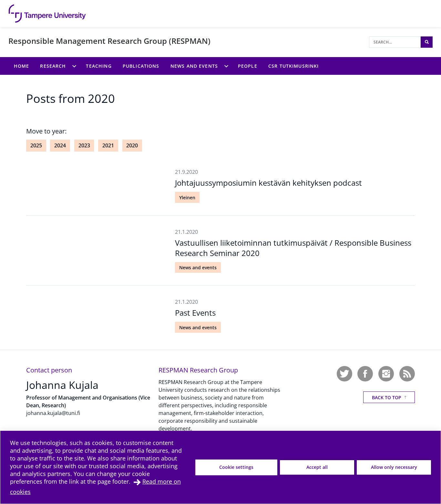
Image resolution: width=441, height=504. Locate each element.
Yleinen (187, 197)
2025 (36, 145)
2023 (84, 145)
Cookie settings (236, 467)
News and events (198, 267)
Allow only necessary (394, 467)
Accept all (317, 467)
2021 (108, 145)
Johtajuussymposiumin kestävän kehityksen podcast (268, 182)
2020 (132, 145)
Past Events (195, 312)
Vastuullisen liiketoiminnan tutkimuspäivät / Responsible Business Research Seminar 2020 (293, 247)
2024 (60, 145)
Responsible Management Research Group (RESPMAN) (109, 40)
